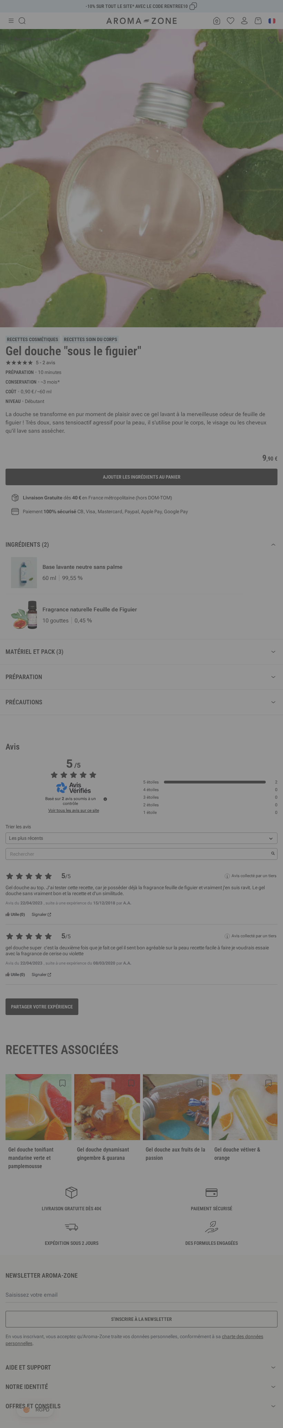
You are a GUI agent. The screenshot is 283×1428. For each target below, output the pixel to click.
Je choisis (100, 796)
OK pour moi (183, 796)
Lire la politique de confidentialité (97, 774)
